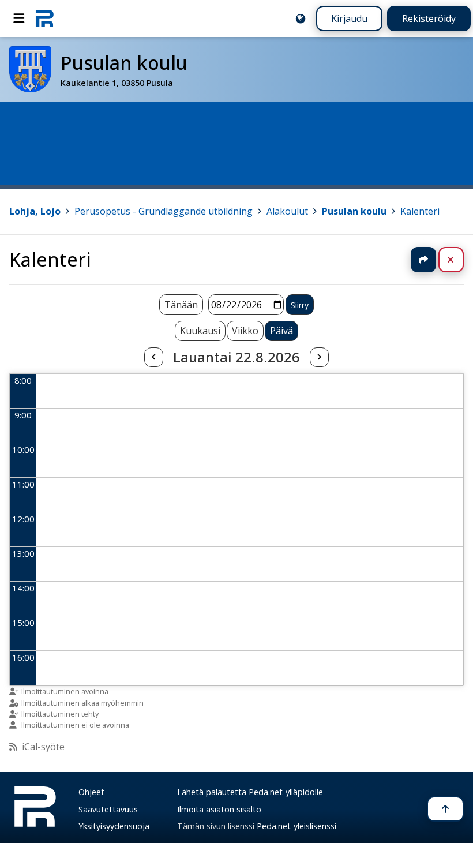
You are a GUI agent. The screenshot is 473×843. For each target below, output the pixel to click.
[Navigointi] (19, 18)
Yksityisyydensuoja (113, 825)
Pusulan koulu (354, 211)
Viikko (245, 330)
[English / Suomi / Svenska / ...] (300, 18)
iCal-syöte (43, 746)
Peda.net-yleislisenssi (296, 825)
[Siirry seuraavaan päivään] (319, 357)
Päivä (281, 330)
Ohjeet (91, 791)
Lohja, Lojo (35, 211)
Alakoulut (287, 211)
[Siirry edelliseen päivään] (153, 357)
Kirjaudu (349, 18)
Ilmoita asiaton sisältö (219, 809)
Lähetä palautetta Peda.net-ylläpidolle (250, 791)
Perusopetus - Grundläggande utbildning (163, 211)
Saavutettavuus (108, 809)
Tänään (181, 304)
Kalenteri (420, 211)
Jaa (423, 259)
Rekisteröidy (429, 18)
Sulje (460, 259)
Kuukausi (200, 330)
